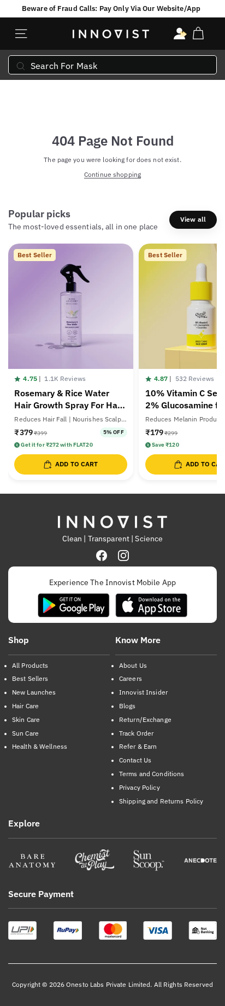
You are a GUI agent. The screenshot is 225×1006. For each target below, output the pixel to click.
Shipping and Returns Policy (161, 801)
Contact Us (135, 760)
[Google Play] (74, 605)
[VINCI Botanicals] (200, 860)
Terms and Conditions (151, 774)
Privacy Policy (139, 787)
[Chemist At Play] (94, 860)
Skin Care (26, 719)
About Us (133, 665)
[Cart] (198, 34)
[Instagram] (123, 555)
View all (193, 219)
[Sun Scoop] (148, 860)
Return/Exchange (145, 719)
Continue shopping (112, 174)
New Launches (34, 692)
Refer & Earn (138, 746)
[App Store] (151, 605)
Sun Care (25, 733)
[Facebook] (101, 555)
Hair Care (25, 706)
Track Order (136, 733)
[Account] (180, 34)
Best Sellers (30, 678)
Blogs (127, 706)
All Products (30, 665)
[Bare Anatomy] (32, 860)
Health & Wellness (39, 746)
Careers (130, 678)
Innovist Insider (143, 692)
